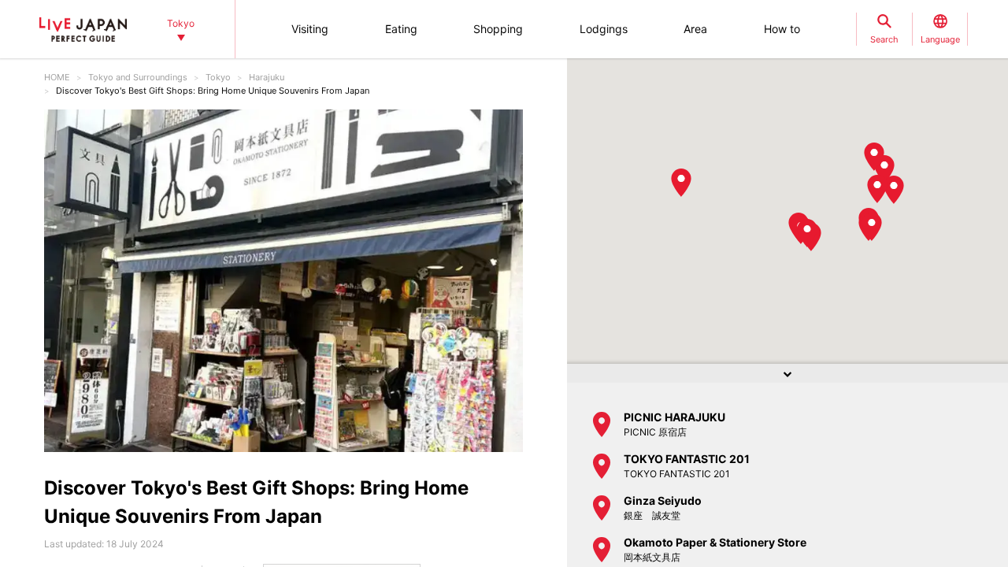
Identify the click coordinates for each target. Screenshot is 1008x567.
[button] (874, 157)
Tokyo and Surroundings (137, 77)
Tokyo (218, 77)
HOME (57, 77)
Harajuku (266, 77)
